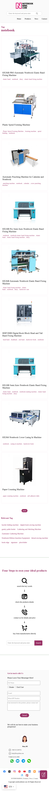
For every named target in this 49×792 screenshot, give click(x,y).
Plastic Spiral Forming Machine (13, 131)
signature (14, 542)
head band (6, 340)
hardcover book (31, 340)
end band (21, 340)
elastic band (6, 79)
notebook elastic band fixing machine (22, 235)
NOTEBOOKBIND (16, 778)
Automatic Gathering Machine (13, 534)
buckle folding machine (10, 525)
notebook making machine (28, 392)
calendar (26, 183)
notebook (15, 79)
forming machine (30, 131)
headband (14, 340)
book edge (5, 542)
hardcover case (24, 289)
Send (24, 715)
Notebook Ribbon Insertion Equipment (16, 538)
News (36, 19)
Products (28, 19)
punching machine (9, 183)
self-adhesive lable (33, 496)
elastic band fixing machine (33, 79)
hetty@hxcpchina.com (18, 753)
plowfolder (23, 542)
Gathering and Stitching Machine (29, 529)
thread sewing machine (39, 538)
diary (21, 79)
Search (38, 643)
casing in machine (16, 444)
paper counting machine (10, 496)
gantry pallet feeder (8, 529)
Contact (44, 19)
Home (19, 19)
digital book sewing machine (30, 525)
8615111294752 (17, 750)
